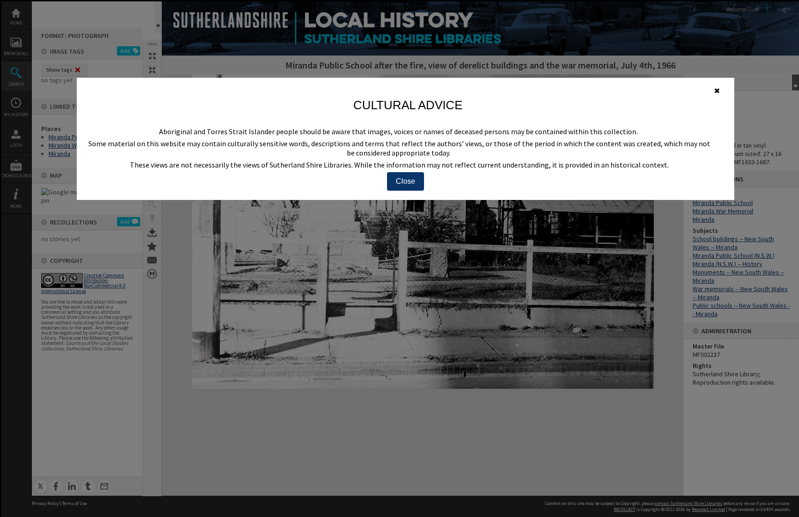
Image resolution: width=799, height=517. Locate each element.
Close (405, 181)
